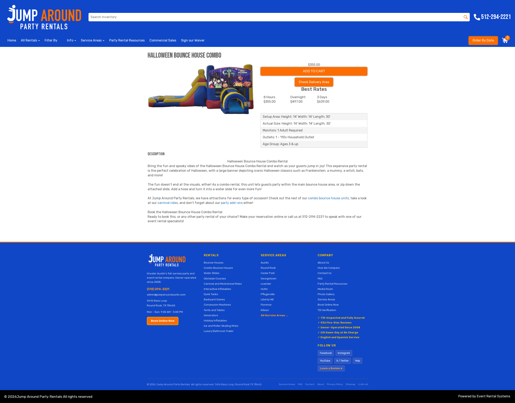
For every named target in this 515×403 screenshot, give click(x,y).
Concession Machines (217, 304)
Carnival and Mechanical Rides (223, 283)
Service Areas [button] (91, 40)
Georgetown (268, 278)
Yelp (357, 360)
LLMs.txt (363, 384)
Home (11, 40)
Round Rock (268, 267)
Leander (266, 283)
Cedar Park (268, 273)
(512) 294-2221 (158, 289)
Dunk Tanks (211, 294)
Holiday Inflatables (215, 320)
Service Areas (326, 299)
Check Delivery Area (314, 82)
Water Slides (211, 273)
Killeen (265, 310)
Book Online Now (162, 320)
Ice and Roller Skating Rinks (221, 325)
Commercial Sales (162, 40)
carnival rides (168, 203)
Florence (266, 304)
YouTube (325, 360)
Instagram (344, 352)
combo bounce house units (328, 198)
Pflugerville (268, 294)
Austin (265, 262)
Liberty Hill (267, 299)
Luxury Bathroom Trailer (219, 331)
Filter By (51, 40)
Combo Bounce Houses (218, 267)
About (320, 384)
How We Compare (329, 267)
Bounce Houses (214, 262)
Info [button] (70, 40)
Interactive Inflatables (217, 288)
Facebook (326, 352)
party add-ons (232, 203)
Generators (211, 315)
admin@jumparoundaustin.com (166, 294)
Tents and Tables (214, 310)
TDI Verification (327, 310)
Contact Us (325, 273)
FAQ (320, 278)
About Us (323, 262)
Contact (309, 384)
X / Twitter (342, 360)
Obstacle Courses (215, 278)
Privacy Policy (335, 384)
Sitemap (350, 384)
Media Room (325, 288)
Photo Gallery (326, 294)
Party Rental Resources (127, 40)
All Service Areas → (274, 315)
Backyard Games (214, 299)
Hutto (264, 288)
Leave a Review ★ (331, 368)
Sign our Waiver (193, 40)
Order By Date (483, 40)
